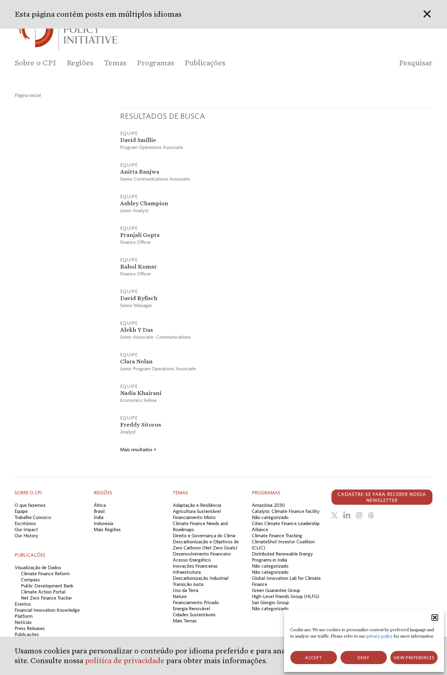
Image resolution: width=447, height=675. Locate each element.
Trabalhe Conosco (33, 517)
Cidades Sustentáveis (194, 614)
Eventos (23, 604)
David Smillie (138, 140)
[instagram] (359, 515)
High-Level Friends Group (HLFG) (285, 596)
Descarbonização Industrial (200, 578)
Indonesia (103, 523)
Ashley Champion (144, 203)
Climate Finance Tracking (277, 535)
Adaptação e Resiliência (197, 505)
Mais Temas (185, 620)
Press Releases (30, 628)
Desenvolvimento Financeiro (202, 553)
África (100, 505)
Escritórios (25, 523)
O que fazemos (30, 505)
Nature (180, 596)
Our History (26, 535)
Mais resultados (138, 449)
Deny (363, 657)
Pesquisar (415, 63)
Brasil (99, 511)
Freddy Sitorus (140, 424)
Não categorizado (270, 517)
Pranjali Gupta (140, 234)
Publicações (27, 634)
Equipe (21, 511)
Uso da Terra (185, 590)
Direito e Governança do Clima (204, 535)
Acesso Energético (192, 559)
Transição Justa (188, 584)
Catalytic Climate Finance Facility (286, 511)
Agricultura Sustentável (197, 511)
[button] (435, 617)
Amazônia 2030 (268, 505)
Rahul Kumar (138, 266)
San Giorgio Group (270, 602)
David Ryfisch (139, 298)
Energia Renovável (191, 608)
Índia (98, 517)
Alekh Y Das (136, 329)
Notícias (23, 622)
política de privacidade (125, 660)
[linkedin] (346, 515)
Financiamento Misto (194, 517)
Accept (313, 657)
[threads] (371, 515)
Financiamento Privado (196, 602)
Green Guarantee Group (276, 590)
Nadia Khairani (140, 392)
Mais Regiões (107, 529)
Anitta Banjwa (139, 171)
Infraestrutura (187, 572)
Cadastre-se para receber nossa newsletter (382, 497)
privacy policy (379, 636)
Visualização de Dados (38, 567)
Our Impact (26, 529)
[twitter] (334, 515)
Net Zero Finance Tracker (46, 598)
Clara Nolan (136, 361)
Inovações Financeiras (195, 566)
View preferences (414, 657)
